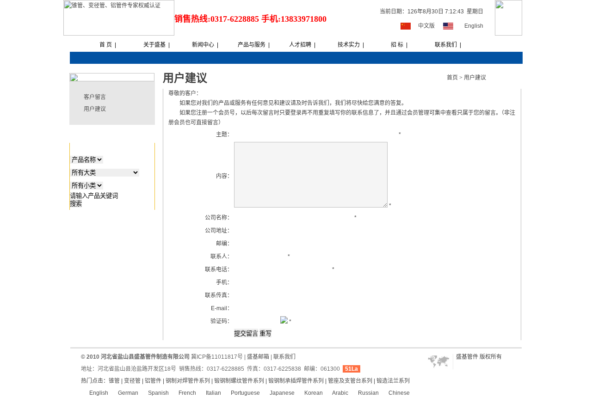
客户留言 (95, 97)
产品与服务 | (254, 45)
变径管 (132, 381)
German (127, 393)
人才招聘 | (302, 45)
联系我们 (284, 357)
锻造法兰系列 (393, 381)
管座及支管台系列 (350, 381)
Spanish (158, 393)
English (473, 26)
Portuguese (244, 393)
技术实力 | (351, 45)
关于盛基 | (156, 45)
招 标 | (399, 45)
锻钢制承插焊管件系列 (296, 381)
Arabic (339, 393)
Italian (212, 393)
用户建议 (95, 109)
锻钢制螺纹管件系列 (239, 381)
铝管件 (153, 381)
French (186, 393)
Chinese (398, 393)
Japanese (281, 393)
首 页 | (107, 45)
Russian (368, 393)
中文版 (426, 26)
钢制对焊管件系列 (188, 381)
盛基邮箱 (258, 357)
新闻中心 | (205, 45)
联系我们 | (448, 45)
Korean (313, 393)
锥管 (114, 381)
